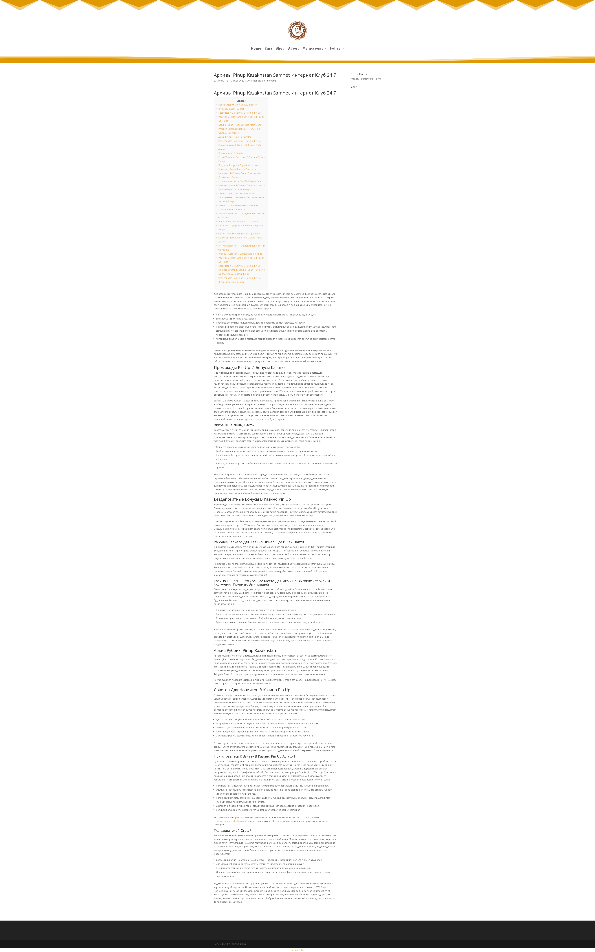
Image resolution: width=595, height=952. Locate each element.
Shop (280, 49)
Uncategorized (254, 80)
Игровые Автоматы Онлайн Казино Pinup (240, 181)
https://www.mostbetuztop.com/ (230, 821)
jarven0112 (222, 80)
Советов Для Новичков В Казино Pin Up (239, 140)
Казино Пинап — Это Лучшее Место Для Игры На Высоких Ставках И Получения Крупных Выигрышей (239, 128)
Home (256, 49)
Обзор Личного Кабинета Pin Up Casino (239, 233)
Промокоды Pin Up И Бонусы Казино (237, 104)
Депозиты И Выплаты (229, 177)
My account (313, 49)
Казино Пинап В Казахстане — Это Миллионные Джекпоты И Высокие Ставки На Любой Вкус (241, 197)
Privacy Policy (297, 950)
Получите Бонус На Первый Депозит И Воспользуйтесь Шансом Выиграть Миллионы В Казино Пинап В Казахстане (240, 169)
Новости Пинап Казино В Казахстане (238, 221)
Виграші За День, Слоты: (231, 108)
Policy (335, 49)
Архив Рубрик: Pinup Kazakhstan (234, 136)
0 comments (270, 80)
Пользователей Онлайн (230, 153)
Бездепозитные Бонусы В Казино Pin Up (239, 112)
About (293, 49)
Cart (269, 49)
